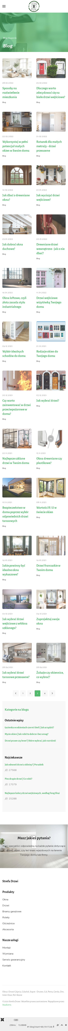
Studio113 (6, 1005)
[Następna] (52, 693)
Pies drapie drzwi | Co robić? (18, 779)
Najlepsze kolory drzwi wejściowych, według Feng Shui (32, 793)
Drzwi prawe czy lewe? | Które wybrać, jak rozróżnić (30, 740)
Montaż (6, 947)
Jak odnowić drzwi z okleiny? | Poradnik (24, 764)
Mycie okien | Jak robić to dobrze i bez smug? (26, 734)
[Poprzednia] (16, 693)
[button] (4, 6)
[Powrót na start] (34, 6)
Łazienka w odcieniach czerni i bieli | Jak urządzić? (29, 727)
